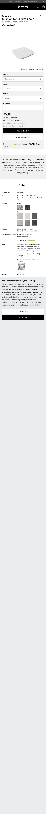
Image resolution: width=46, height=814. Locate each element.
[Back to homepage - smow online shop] (23, 6)
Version (6, 74)
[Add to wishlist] (41, 15)
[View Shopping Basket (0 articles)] (43, 7)
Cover (5, 84)
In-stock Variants (23, 138)
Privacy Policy (34, 305)
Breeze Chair (31, 240)
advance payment (14, 144)
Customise (23, 311)
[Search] (38, 7)
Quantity (6, 103)
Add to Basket (23, 131)
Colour (5, 94)
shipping (10, 120)
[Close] (43, 2)
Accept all (23, 317)
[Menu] (3, 7)
